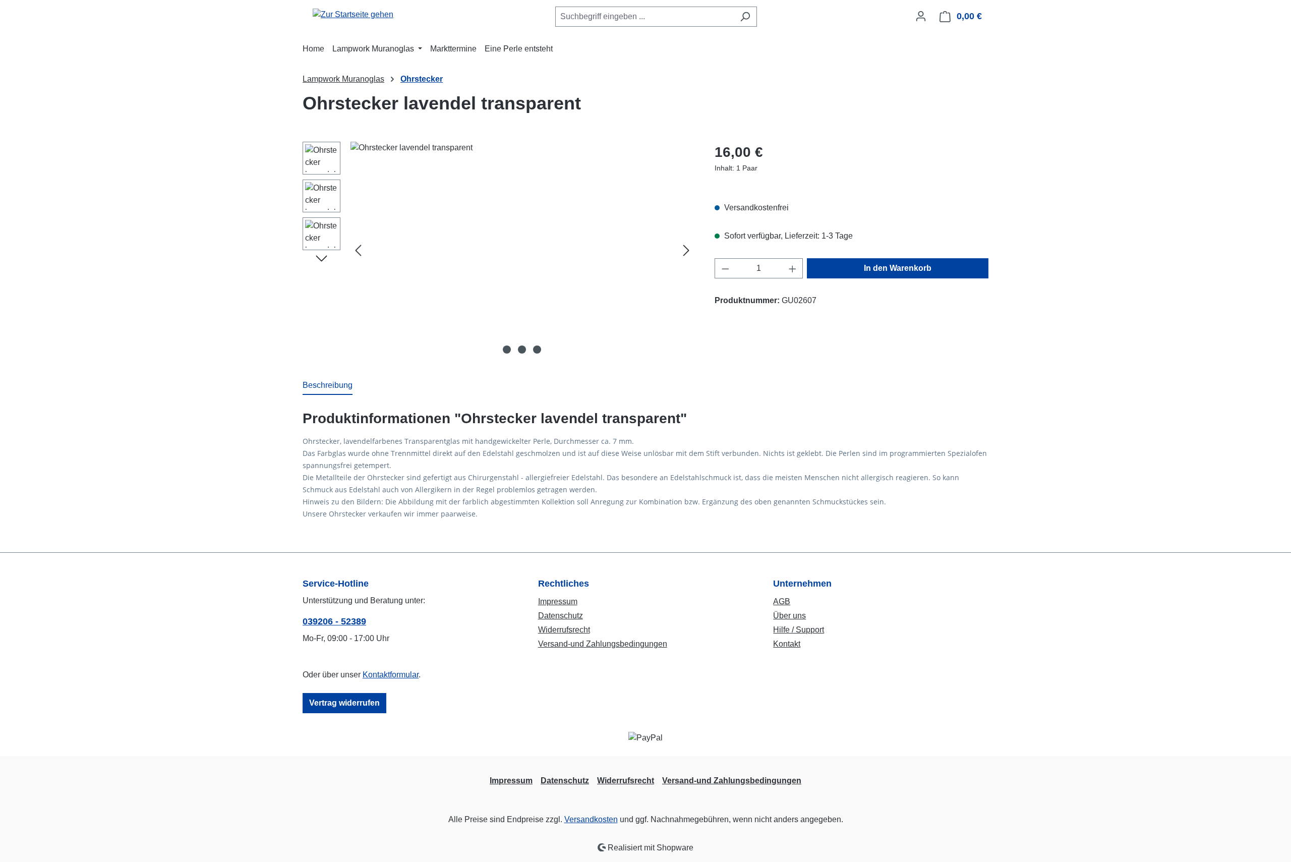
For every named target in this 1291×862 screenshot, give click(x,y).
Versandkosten (591, 819)
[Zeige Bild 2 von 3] (522, 350)
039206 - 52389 (334, 621)
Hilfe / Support (798, 629)
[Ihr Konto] (921, 16)
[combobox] (644, 17)
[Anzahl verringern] (725, 268)
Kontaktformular (391, 674)
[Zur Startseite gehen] (353, 14)
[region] (498, 250)
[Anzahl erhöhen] (792, 268)
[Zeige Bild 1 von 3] (507, 350)
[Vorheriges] (358, 250)
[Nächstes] (686, 250)
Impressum (557, 601)
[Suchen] (745, 17)
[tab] (328, 386)
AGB (781, 601)
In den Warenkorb (897, 268)
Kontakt (786, 644)
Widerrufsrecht (564, 629)
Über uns (789, 615)
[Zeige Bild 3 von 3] (537, 350)
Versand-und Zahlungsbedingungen (602, 644)
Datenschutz (560, 615)
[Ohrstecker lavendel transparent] (522, 250)
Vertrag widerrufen (344, 703)
